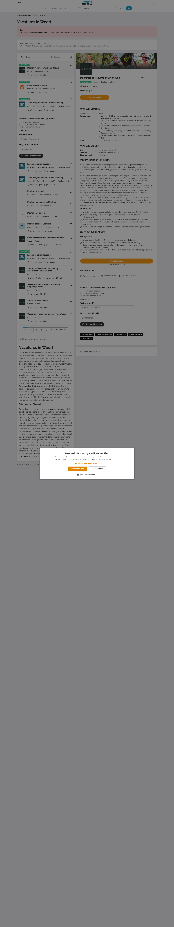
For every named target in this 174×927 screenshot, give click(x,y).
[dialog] (87, 463)
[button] (87, 463)
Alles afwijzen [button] (98, 469)
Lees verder (115, 459)
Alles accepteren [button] (77, 469)
